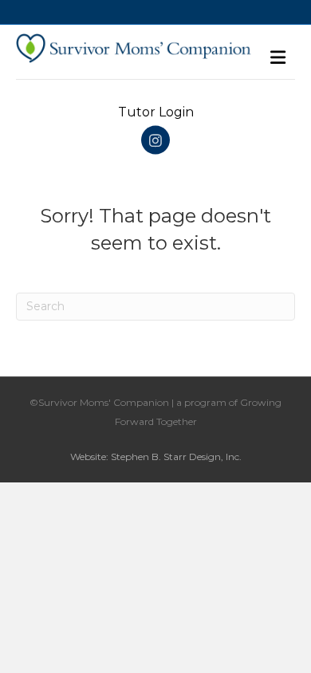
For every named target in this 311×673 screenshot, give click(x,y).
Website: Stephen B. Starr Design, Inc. (156, 456)
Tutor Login (156, 112)
